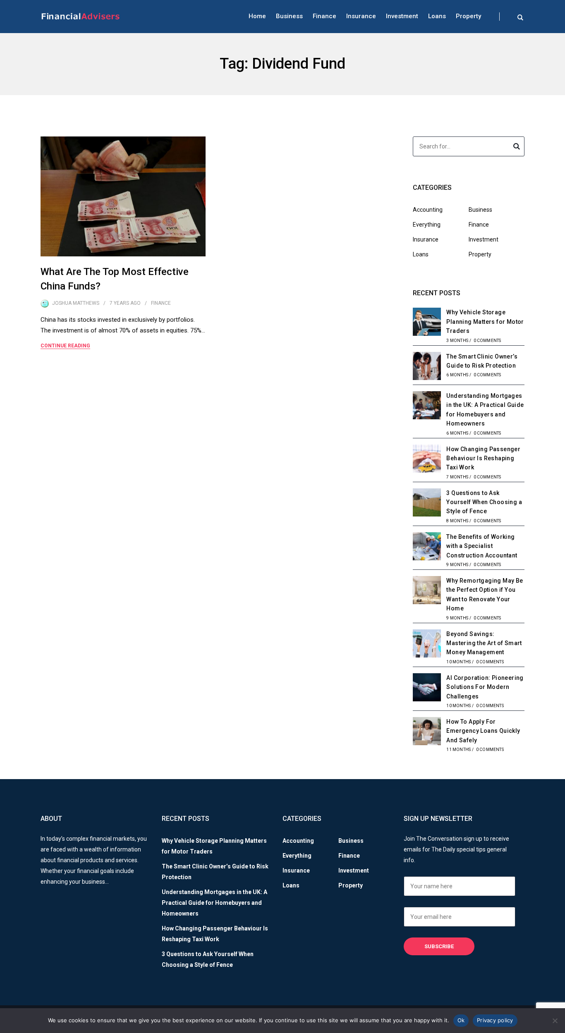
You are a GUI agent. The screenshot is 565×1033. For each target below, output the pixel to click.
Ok (461, 1020)
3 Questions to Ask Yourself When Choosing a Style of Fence (484, 502)
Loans (437, 16)
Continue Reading (65, 346)
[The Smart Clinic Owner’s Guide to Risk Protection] (427, 367)
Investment (402, 16)
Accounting (428, 209)
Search (516, 147)
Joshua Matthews (75, 303)
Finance (324, 16)
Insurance (361, 16)
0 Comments (487, 340)
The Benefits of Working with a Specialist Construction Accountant (481, 546)
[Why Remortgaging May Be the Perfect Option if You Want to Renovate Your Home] (427, 591)
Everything (427, 224)
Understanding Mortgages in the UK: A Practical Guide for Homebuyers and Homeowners (214, 903)
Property (468, 16)
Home (257, 16)
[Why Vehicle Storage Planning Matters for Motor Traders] (427, 323)
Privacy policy (495, 1020)
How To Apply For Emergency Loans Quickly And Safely (483, 731)
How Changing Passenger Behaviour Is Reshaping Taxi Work (483, 458)
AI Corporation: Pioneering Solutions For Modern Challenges (484, 687)
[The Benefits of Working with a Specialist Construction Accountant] (427, 547)
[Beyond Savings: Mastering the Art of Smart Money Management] (427, 644)
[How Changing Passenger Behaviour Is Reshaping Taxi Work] (427, 460)
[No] (555, 1020)
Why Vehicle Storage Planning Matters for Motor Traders (485, 321)
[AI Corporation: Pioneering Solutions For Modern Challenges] (427, 688)
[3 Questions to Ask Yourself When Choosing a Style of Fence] (427, 503)
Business (289, 16)
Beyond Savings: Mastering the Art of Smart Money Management (484, 643)
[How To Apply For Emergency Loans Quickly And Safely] (427, 732)
